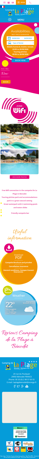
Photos (9, 2)
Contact (13, 2)
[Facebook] (15, 386)
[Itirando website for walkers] (17, 449)
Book (5, 82)
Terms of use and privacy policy (15, 456)
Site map (2, 456)
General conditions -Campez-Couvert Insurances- (18, 271)
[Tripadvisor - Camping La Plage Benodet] (20, 432)
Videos (5, 2)
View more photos (19, 177)
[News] (19, 12)
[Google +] (23, 386)
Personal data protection (28, 457)
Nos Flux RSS (29, 456)
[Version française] (3, 7)
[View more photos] (19, 110)
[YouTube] (27, 386)
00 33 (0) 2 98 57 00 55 (29, 2)
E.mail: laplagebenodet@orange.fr (22, 382)
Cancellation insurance (18, 266)
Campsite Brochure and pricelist (18, 262)
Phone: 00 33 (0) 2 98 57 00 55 (22, 379)
